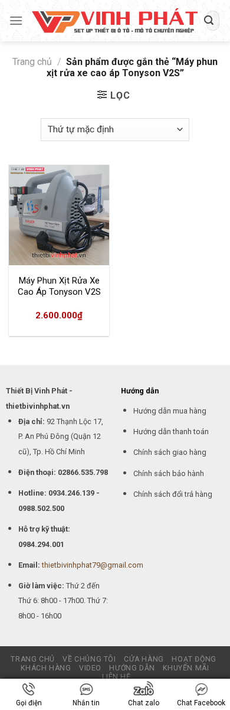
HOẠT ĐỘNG (194, 659)
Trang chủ (32, 61)
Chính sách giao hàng (169, 452)
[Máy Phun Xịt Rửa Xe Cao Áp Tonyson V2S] (59, 215)
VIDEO (90, 668)
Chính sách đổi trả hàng (172, 494)
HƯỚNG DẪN (132, 668)
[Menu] (16, 20)
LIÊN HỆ (116, 677)
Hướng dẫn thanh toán (171, 431)
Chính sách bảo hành (168, 473)
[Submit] (209, 21)
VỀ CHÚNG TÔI (89, 659)
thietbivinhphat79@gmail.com (92, 565)
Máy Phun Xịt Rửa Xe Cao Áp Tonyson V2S (59, 286)
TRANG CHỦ (33, 659)
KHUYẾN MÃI (186, 668)
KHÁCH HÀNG (46, 668)
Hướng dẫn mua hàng (169, 410)
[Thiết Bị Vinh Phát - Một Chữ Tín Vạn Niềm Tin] (115, 21)
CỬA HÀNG (144, 659)
